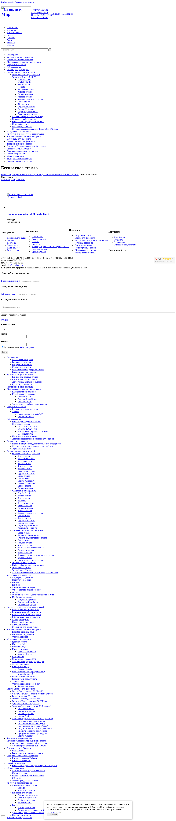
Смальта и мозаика (21, 424)
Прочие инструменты (22, 815)
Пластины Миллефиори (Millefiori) (28, 671)
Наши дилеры (13, 248)
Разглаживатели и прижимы (25, 609)
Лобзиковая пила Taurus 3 (19, 149)
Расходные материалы (85, 253)
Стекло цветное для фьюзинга (21, 141)
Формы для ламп (20, 637)
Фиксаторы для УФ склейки (25, 780)
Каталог (22, 174)
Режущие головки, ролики (24, 372)
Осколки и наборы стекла (24, 119)
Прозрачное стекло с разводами (32, 733)
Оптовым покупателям (125, 245)
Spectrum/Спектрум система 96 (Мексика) (31, 706)
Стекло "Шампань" (27, 483)
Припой (16, 585)
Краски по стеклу (20, 666)
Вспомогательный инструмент (26, 612)
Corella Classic (24, 79)
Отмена (4, 320)
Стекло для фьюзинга (85, 238)
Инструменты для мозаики (24, 436)
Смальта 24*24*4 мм (27, 426)
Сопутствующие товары (23, 587)
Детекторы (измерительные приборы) (30, 812)
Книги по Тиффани (21, 760)
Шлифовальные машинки (24, 392)
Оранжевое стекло (26, 471)
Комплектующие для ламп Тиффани (24, 136)
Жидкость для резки (21, 367)
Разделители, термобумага (24, 679)
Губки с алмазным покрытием (26, 617)
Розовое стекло (25, 97)
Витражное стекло (83, 235)
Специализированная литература (22, 151)
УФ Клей (16, 778)
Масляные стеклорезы (22, 359)
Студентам (119, 240)
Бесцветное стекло (26, 89)
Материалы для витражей (19, 131)
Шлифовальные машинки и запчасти (24, 62)
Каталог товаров (14, 32)
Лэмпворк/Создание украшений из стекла (26, 146)
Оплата (10, 35)
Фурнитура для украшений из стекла (29, 743)
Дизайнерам (119, 237)
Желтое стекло (24, 104)
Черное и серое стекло (28, 535)
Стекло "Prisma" (25, 736)
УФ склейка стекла (15, 156)
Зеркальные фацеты (21, 448)
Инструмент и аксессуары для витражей (25, 134)
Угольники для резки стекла (25, 627)
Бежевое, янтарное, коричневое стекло (36, 555)
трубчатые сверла (26, 416)
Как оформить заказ (16, 238)
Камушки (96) (18, 656)
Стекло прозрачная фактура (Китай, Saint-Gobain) (35, 129)
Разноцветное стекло (27, 114)
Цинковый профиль (27, 604)
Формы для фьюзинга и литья (26, 684)
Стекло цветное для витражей (21, 72)
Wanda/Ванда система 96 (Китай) (27, 691)
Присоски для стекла (22, 793)
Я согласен (52, 815)
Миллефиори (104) (26, 674)
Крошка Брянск (25, 654)
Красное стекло (25, 468)
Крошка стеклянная (21, 649)
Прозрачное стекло (26, 711)
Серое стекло (24, 476)
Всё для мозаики (14, 67)
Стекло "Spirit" (24, 716)
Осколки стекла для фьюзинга (26, 699)
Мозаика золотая (25, 434)
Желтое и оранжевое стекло (31, 548)
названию (5, 179)
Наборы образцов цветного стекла (28, 121)
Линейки (22, 788)
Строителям (119, 242)
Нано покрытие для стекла (19, 161)
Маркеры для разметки (23, 577)
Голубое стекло (25, 543)
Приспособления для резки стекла (28, 369)
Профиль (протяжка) (21, 597)
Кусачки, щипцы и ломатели (20, 57)
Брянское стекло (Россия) (24, 696)
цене (13, 179)
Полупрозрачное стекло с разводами (35, 728)
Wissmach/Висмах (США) (24, 77)
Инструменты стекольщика (19, 158)
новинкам (20, 179)
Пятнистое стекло (26, 550)
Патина (15, 582)
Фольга (15, 592)
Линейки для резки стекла (24, 785)
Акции (10, 40)
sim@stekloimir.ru (15, 265)
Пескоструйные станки (85, 248)
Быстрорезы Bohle (26, 807)
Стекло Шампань (26, 109)
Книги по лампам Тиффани (25, 758)
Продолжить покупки (31, 281)
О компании (12, 27)
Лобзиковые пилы (83, 245)
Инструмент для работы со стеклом (91, 240)
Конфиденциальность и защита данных (50, 246)
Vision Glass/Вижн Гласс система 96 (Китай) (32, 694)
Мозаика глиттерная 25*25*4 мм (33, 431)
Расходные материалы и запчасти (27, 753)
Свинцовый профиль (28, 602)
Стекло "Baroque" (26, 481)
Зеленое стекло (25, 92)
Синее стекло (24, 102)
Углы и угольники (26, 790)
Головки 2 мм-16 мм (27, 399)
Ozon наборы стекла (21, 124)
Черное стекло (24, 486)
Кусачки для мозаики (22, 384)
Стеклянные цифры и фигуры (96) (28, 661)
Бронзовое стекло (26, 461)
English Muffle (24, 82)
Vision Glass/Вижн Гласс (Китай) (27, 116)
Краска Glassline (25, 669)
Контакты (11, 30)
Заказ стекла (13, 245)
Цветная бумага (19, 642)
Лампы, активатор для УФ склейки (28, 770)
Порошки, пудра (20, 647)
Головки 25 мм (24, 401)
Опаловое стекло (26, 708)
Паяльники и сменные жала (20, 59)
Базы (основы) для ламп (23, 632)
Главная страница (9, 174)
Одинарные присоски (28, 795)
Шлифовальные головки (23, 394)
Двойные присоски (27, 798)
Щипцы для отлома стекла (24, 379)
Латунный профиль (27, 599)
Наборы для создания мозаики (26, 421)
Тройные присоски (26, 800)
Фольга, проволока (21, 664)
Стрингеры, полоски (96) (24, 659)
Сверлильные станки (16, 64)
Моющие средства (20, 619)
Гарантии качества (40, 249)
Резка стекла (13, 250)
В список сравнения (10, 281)
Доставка (11, 37)
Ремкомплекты (24, 802)
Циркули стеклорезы (22, 364)
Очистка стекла (19, 773)
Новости (11, 42)
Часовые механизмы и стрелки (26, 614)
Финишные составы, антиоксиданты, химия (33, 595)
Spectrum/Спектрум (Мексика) (26, 74)
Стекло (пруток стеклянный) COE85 (29, 746)
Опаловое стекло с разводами (31, 723)
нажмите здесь (53, 812)
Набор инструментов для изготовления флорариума (36, 444)
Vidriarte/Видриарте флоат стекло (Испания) (32, 718)
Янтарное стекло (25, 94)
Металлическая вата (21, 580)
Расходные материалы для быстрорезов (36, 810)
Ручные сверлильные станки (25, 409)
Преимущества (39, 251)
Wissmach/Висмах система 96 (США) (29, 701)
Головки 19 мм (24, 397)
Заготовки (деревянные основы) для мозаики (33, 439)
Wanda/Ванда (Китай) (22, 126)
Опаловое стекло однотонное (31, 721)
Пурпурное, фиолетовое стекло (32, 538)
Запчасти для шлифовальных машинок (30, 404)
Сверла (15, 411)
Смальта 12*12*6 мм (27, 429)
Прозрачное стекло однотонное (32, 731)
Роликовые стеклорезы (23, 362)
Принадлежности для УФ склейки (28, 775)
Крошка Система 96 (27, 651)
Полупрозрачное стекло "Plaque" (33, 726)
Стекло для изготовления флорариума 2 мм (32, 446)
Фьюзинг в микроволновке (19, 144)
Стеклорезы (12, 54)
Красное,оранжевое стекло (30, 99)
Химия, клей (18, 681)
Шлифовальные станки (86, 250)
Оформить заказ (8, 294)
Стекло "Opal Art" (26, 713)
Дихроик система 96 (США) (25, 703)
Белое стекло (24, 84)
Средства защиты (20, 624)
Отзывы (10, 45)
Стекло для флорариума (18, 69)
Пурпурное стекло (26, 106)
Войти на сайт (8, 2)
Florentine (22, 87)
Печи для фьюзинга (84, 243)
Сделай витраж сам (16, 154)
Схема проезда (58, 14)
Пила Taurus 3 (18, 750)
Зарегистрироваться (24, 2)
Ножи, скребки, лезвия (23, 622)
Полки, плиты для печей (23, 676)
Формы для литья (26, 686)
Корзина (69, 14)
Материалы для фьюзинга (19, 139)
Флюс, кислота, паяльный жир (26, 590)
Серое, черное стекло (28, 111)
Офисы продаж (39, 239)
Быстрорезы (17, 805)
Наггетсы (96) (18, 644)
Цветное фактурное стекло (30, 560)
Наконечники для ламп (23, 634)
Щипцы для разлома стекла (25, 377)
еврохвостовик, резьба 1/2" (30, 414)
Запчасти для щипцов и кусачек (27, 382)
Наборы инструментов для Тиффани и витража (34, 765)
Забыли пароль (27, 347)
